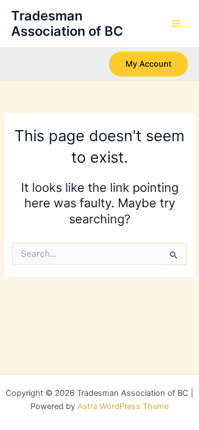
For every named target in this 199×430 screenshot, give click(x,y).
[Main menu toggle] (176, 23)
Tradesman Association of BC (67, 23)
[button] (148, 64)
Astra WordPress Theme (123, 406)
